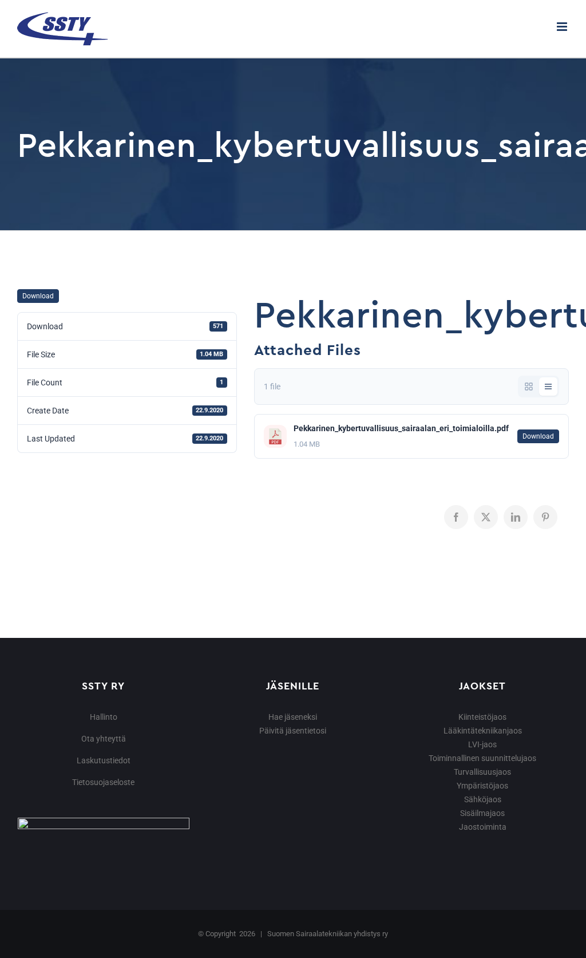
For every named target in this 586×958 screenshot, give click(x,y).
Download (38, 296)
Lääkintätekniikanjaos (483, 730)
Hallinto (103, 717)
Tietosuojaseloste (103, 782)
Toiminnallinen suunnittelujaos (482, 758)
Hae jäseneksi (292, 717)
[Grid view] (529, 386)
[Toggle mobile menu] (563, 27)
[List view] (548, 386)
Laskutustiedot (103, 760)
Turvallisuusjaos (482, 771)
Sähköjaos (482, 799)
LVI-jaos (482, 744)
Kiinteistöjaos (482, 717)
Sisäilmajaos (482, 813)
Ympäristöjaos (482, 785)
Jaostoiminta (482, 826)
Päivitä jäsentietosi (292, 730)
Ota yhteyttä (103, 738)
